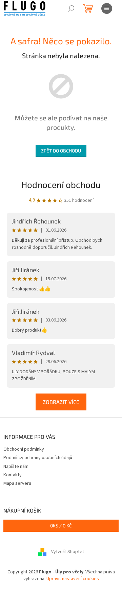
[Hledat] (71, 8)
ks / (61, 525)
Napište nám (15, 466)
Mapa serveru (17, 483)
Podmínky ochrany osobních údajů (37, 457)
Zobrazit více (61, 402)
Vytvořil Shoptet (67, 552)
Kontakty (12, 475)
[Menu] (107, 8)
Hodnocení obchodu (61, 184)
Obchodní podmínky (23, 449)
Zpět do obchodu (61, 150)
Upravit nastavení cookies (72, 578)
